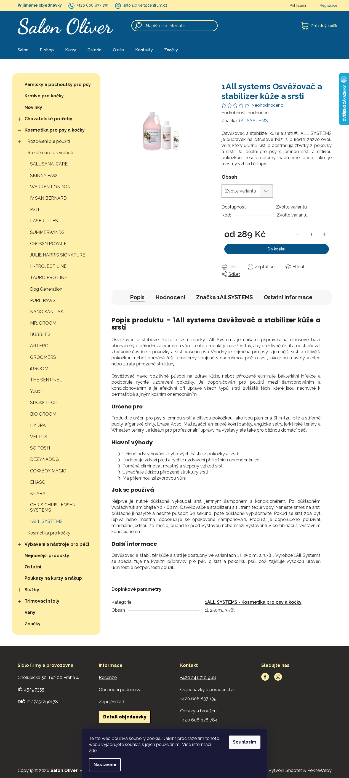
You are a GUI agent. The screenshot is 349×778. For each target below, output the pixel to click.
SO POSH (40, 448)
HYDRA (38, 425)
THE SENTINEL (46, 380)
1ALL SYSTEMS (46, 521)
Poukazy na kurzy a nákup (53, 578)
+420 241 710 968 (198, 677)
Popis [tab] (137, 297)
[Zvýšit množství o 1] (325, 234)
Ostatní (33, 567)
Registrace (328, 5)
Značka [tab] (224, 297)
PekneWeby (319, 770)
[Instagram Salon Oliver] (278, 677)
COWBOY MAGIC (48, 471)
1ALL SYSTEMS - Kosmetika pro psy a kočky (253, 602)
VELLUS (38, 436)
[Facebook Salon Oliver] (265, 677)
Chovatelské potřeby (48, 118)
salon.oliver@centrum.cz (145, 5)
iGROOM (39, 368)
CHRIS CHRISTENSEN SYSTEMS (53, 507)
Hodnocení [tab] (170, 297)
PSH (34, 209)
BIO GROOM (43, 414)
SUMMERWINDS (47, 232)
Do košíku (276, 249)
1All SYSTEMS (253, 120)
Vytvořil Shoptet (285, 770)
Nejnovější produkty (47, 555)
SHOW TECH (43, 402)
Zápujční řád (111, 701)
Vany (30, 612)
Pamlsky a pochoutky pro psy (58, 84)
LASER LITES (44, 220)
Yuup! (36, 391)
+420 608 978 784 (199, 720)
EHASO (38, 482)
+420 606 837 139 (92, 5)
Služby (32, 589)
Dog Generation (46, 289)
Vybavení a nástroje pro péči (57, 544)
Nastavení (105, 764)
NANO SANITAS (46, 311)
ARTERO (39, 345)
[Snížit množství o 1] (298, 234)
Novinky (33, 107)
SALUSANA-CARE (49, 164)
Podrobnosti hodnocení (245, 112)
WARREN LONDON (50, 186)
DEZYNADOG (44, 459)
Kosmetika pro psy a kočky (55, 130)
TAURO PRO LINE (48, 277)
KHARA (38, 493)
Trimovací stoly (42, 601)
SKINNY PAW (43, 175)
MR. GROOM (43, 323)
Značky (33, 623)
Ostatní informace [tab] (288, 297)
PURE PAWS (42, 300)
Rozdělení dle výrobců (50, 152)
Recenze (108, 677)
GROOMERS (43, 357)
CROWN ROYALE (48, 243)
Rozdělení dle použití (48, 141)
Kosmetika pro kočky (48, 533)
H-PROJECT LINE (48, 266)
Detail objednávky (124, 717)
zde (93, 750)
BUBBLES (40, 334)
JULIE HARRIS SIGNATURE (57, 255)
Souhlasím (244, 742)
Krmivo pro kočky (44, 95)
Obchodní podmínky (119, 689)
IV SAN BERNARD (48, 198)
